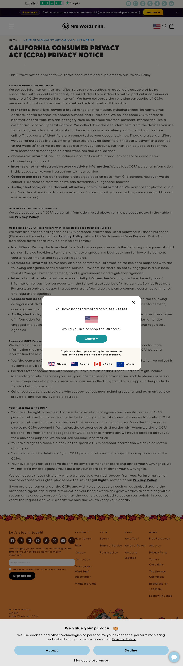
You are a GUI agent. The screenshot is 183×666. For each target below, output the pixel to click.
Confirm (91, 338)
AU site (85, 363)
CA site (107, 363)
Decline (131, 650)
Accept (52, 650)
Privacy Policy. (124, 639)
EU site (130, 363)
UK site (62, 363)
